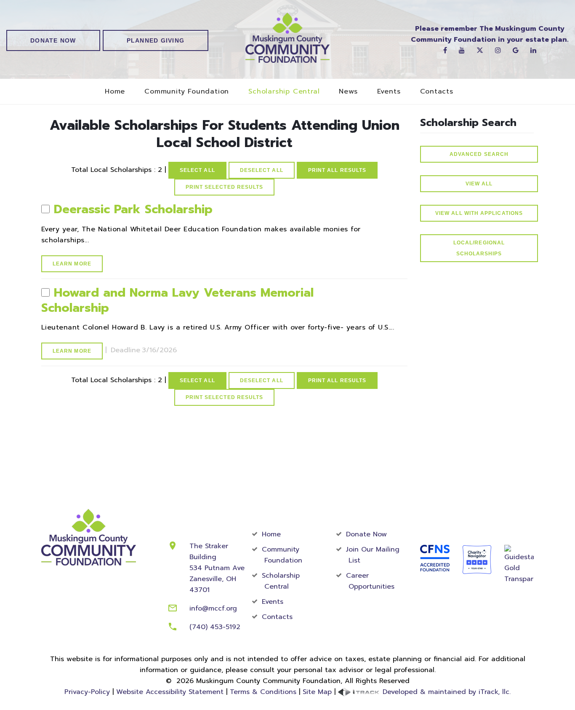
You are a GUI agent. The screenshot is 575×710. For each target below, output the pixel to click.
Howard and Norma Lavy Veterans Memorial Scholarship (177, 300)
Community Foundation (186, 92)
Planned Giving (156, 40)
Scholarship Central (283, 92)
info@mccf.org (213, 608)
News (348, 92)
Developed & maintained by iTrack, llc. (445, 692)
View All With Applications (479, 213)
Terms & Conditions (263, 692)
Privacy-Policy (87, 692)
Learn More (72, 264)
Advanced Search (479, 154)
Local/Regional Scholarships (479, 248)
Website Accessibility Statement (170, 692)
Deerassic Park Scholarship (133, 209)
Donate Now (53, 40)
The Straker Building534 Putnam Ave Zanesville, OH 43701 (217, 568)
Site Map (317, 692)
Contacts (436, 92)
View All (479, 184)
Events (389, 92)
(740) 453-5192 (214, 627)
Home (115, 92)
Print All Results (337, 170)
